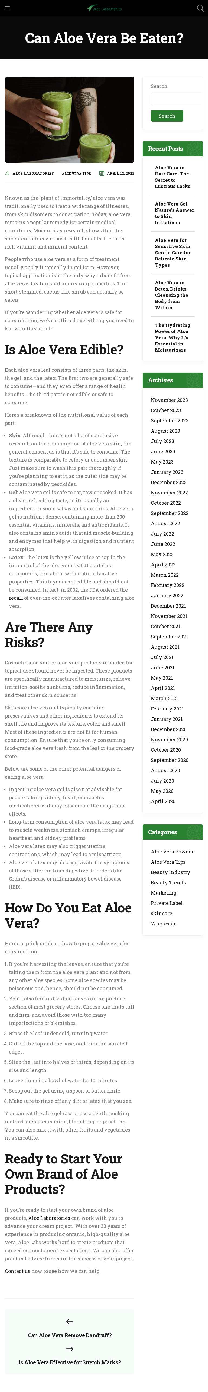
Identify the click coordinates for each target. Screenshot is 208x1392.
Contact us (17, 1271)
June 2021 (163, 667)
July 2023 (162, 441)
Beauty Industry (170, 872)
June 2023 (163, 451)
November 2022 (169, 492)
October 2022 (166, 503)
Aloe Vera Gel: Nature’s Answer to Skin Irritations (174, 213)
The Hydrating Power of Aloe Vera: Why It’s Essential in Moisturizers (172, 337)
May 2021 (162, 677)
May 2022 (162, 554)
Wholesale (164, 923)
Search (159, 86)
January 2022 (167, 595)
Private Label (167, 903)
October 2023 (166, 410)
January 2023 (167, 472)
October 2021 (165, 626)
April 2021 (163, 688)
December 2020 (169, 729)
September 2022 (169, 513)
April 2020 (163, 801)
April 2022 (163, 564)
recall (16, 598)
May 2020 (162, 791)
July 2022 (162, 533)
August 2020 (165, 770)
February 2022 (167, 585)
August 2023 (165, 431)
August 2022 (165, 523)
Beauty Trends (168, 882)
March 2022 (165, 575)
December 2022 (169, 482)
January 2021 (167, 719)
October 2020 (166, 749)
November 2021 (169, 616)
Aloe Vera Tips (76, 173)
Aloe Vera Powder (172, 851)
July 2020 (162, 780)
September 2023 (169, 420)
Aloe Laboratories (33, 173)
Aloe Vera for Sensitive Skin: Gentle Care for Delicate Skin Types (173, 252)
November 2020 (169, 739)
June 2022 (163, 544)
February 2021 (167, 708)
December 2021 (168, 605)
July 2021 (162, 657)
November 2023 (169, 400)
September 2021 (169, 636)
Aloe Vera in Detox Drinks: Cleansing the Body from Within (171, 295)
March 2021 (164, 698)
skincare (161, 913)
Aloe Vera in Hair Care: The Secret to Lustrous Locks (172, 176)
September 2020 (169, 760)
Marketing (164, 892)
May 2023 (162, 461)
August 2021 (165, 647)
